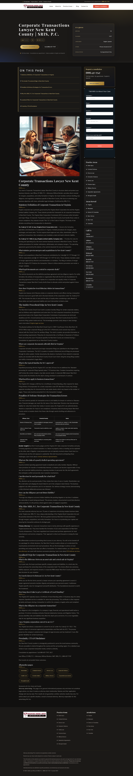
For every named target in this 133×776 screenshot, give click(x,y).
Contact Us (84, 6)
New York (89, 272)
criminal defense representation (47, 456)
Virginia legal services (37, 323)
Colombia (89, 285)
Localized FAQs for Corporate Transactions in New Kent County (39, 100)
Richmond (89, 253)
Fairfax (88, 234)
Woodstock (89, 278)
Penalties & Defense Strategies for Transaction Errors (36, 87)
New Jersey (89, 266)
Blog (77, 6)
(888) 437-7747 (106, 1)
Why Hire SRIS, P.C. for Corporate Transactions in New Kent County (40, 93)
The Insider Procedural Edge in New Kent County (35, 81)
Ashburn (88, 240)
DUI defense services (73, 551)
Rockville (88, 259)
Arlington (88, 247)
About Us (58, 6)
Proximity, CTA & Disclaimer (29, 106)
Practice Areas (67, 6)
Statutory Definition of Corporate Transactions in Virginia (37, 75)
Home (51, 6)
